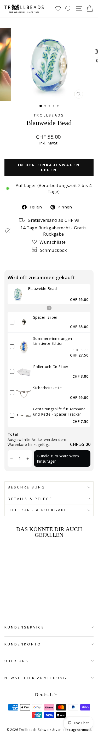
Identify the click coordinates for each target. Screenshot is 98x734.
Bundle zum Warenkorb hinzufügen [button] (58, 458)
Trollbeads (49, 115)
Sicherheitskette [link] (47, 387)
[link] (18, 294)
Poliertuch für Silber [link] (50, 366)
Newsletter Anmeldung (35, 677)
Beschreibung (26, 487)
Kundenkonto (22, 644)
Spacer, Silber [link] (45, 317)
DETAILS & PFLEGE (30, 498)
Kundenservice (24, 627)
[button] (12, 458)
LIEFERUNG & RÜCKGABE (37, 510)
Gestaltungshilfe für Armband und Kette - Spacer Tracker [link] (59, 411)
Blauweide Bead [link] (42, 288)
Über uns (16, 661)
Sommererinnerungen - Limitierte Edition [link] (53, 341)
